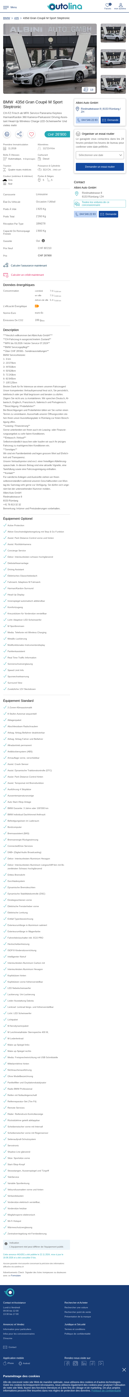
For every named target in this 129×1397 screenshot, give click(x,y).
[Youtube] (75, 1363)
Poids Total (8, 216)
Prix (5, 255)
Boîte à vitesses (11, 155)
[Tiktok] (92, 1363)
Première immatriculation (15, 144)
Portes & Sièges (46, 176)
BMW (6, 18)
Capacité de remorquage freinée (16, 232)
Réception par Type (13, 223)
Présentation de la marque (77, 1316)
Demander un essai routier (100, 166)
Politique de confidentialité (106, 1390)
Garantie (7, 241)
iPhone (10, 1363)
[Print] (7, 134)
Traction (7, 165)
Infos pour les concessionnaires (19, 1333)
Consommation (11, 290)
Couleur (18, 176)
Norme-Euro (9, 313)
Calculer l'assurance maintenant (29, 265)
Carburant (43, 155)
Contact (12, 1347)
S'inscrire (7, 1338)
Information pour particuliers (17, 1329)
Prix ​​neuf (8, 248)
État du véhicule (11, 202)
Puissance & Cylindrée (49, 165)
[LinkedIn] (83, 1363)
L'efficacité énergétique (15, 306)
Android (26, 1363)
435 (16, 18)
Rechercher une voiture (76, 1307)
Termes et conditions (74, 1329)
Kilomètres (43, 144)
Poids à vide (9, 209)
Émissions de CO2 (13, 320)
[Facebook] (66, 1363)
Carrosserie (9, 194)
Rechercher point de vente (77, 1312)
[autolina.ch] (64, 6)
